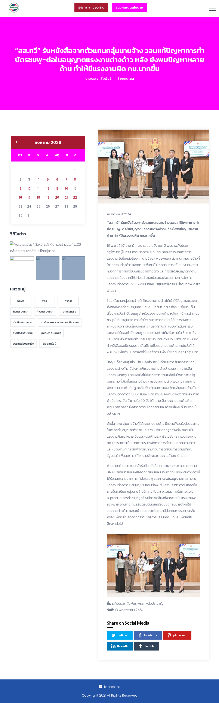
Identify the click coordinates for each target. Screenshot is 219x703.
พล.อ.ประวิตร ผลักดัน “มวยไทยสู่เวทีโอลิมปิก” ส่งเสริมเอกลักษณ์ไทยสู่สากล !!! (49, 245)
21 (66, 197)
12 (47, 188)
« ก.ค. (17, 142)
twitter (122, 635)
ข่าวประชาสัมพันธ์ (98, 78)
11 (38, 188)
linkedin (123, 646)
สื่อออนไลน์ (125, 78)
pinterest (180, 635)
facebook (150, 635)
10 (29, 188)
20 (57, 197)
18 (38, 197)
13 (57, 188)
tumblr (149, 646)
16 (20, 197)
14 (66, 188)
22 (75, 197)
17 (29, 197)
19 (47, 197)
